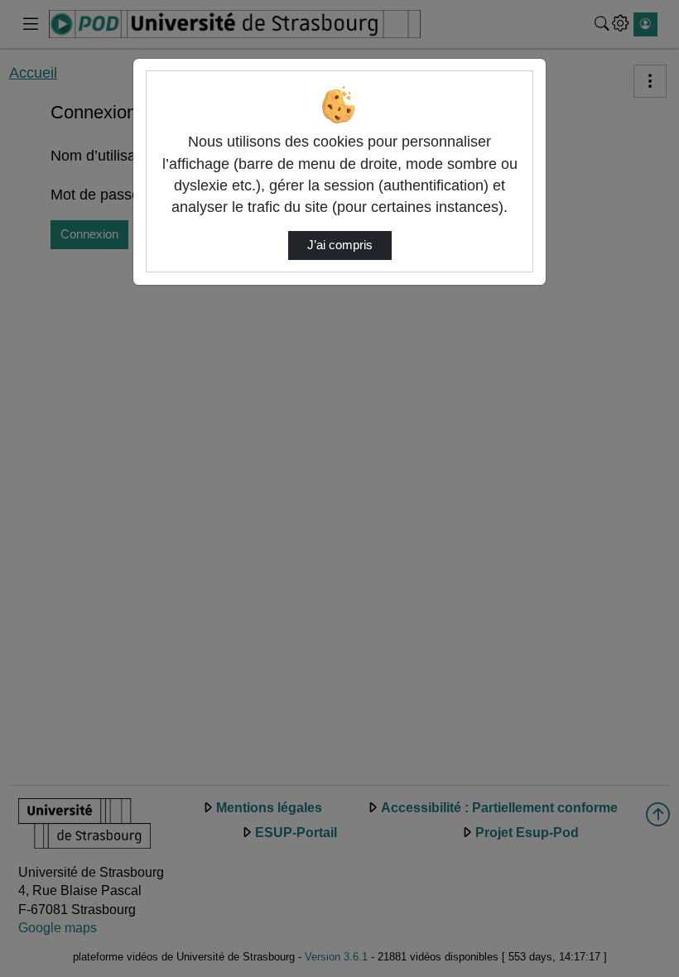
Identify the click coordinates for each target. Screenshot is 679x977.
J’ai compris (340, 245)
